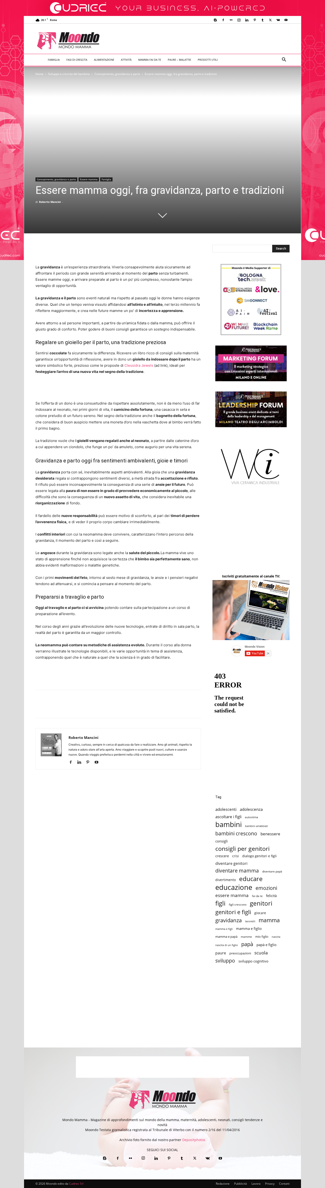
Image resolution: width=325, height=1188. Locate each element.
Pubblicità (240, 1184)
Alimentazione (104, 59)
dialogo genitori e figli (259, 856)
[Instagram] (238, 20)
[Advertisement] (202, 41)
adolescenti (225, 809)
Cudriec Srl (76, 1184)
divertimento (225, 879)
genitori (261, 903)
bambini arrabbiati (256, 826)
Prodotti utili (208, 59)
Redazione (223, 1184)
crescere (222, 855)
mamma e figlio (249, 928)
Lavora (256, 1184)
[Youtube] (286, 20)
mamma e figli (224, 929)
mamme (246, 936)
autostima (251, 817)
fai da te (257, 896)
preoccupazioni (240, 953)
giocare (260, 913)
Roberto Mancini (50, 202)
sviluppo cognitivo (253, 961)
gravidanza (228, 920)
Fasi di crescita (76, 59)
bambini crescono (236, 833)
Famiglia (54, 59)
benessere (270, 833)
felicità (271, 895)
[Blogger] (215, 20)
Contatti (284, 1184)
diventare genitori (231, 863)
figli (220, 903)
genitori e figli (233, 911)
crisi (235, 856)
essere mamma (232, 895)
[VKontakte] (278, 20)
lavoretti (250, 921)
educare (251, 878)
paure (220, 952)
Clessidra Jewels (138, 365)
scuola (261, 952)
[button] (284, 60)
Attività (126, 59)
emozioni (266, 887)
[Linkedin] (246, 20)
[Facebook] (223, 20)
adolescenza (251, 809)
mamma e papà (226, 936)
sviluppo (225, 960)
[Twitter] (270, 20)
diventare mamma (237, 870)
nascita (276, 936)
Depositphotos (193, 1140)
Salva (102, 708)
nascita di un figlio (226, 945)
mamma (269, 920)
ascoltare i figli (228, 816)
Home (39, 74)
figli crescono (237, 904)
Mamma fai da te (149, 59)
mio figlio (261, 936)
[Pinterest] (254, 20)
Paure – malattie (179, 59)
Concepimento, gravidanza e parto (117, 74)
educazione (233, 887)
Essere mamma (89, 179)
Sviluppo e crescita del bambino (69, 74)
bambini (228, 824)
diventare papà (272, 871)
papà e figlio (266, 944)
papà (247, 944)
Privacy (270, 1184)
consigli (221, 841)
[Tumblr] (262, 20)
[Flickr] (231, 20)
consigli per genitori (242, 848)
